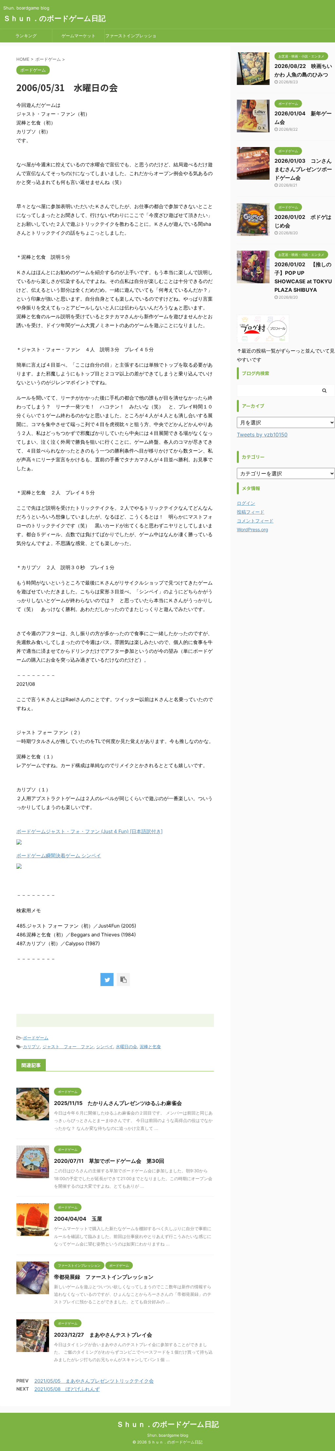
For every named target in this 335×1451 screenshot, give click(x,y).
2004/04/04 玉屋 (78, 1218)
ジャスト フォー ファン (68, 1046)
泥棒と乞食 (150, 1046)
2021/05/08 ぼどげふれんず (67, 1389)
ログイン (246, 503)
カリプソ (31, 1046)
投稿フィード (250, 512)
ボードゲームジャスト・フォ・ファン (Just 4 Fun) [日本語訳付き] (89, 831)
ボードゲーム (35, 1037)
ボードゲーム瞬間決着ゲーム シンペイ (58, 855)
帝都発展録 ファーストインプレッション (103, 1277)
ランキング (26, 35)
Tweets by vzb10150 (262, 434)
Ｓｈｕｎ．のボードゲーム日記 (54, 18)
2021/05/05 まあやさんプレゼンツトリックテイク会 (94, 1381)
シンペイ (104, 1046)
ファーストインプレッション (130, 37)
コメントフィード (255, 520)
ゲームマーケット (79, 35)
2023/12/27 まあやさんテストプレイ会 (103, 1334)
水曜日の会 (126, 1046)
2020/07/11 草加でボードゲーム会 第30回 (109, 1161)
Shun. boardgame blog (167, 1435)
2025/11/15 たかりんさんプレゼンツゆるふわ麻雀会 (118, 1103)
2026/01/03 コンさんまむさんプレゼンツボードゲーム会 (303, 169)
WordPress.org (252, 529)
